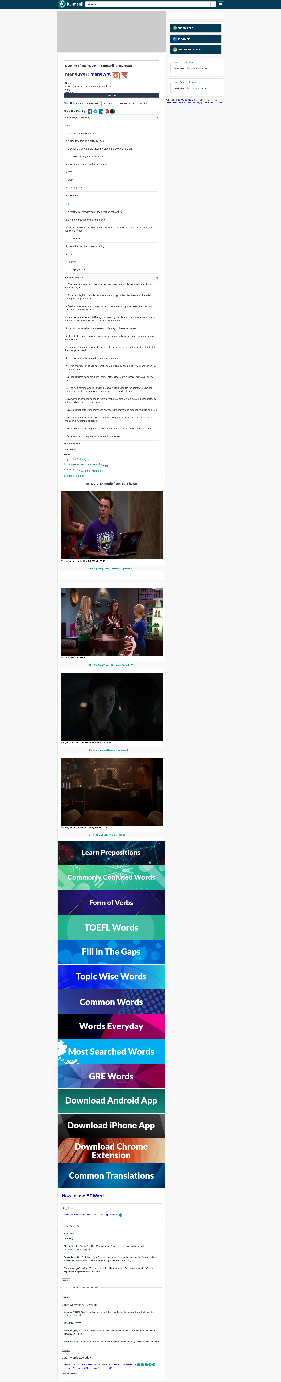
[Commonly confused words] (111, 889)
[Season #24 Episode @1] (139, 1365)
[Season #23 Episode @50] (143, 1365)
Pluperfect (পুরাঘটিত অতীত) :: (76, 1268)
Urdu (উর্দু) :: (69, 1238)
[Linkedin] (102, 113)
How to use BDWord (83, 1195)
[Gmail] (107, 113)
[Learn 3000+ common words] (111, 1013)
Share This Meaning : (75, 111)
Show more (111, 95)
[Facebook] (90, 113)
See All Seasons (70, 1374)
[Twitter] (96, 113)
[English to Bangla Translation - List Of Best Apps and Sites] (120, 1216)
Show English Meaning (111, 117)
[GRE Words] (111, 1087)
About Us (186, 102)
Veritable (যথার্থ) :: (72, 1330)
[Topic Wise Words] (111, 988)
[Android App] (111, 1112)
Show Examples (111, 277)
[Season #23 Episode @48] (150, 1365)
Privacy (197, 102)
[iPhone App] (111, 1137)
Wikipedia (143, 103)
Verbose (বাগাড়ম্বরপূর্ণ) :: (74, 1312)
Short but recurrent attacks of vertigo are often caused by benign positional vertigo (111, 1341)
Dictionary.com (109, 103)
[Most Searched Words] (111, 1062)
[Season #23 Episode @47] (153, 1365)
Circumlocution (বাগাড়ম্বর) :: (77, 1246)
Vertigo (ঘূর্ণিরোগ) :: (72, 1341)
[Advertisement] (110, 31)
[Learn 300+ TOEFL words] (111, 938)
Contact (219, 102)
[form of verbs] (111, 914)
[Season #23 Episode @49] (146, 1365)
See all (66, 1280)
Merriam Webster (127, 103)
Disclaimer (208, 102)
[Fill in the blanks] (111, 963)
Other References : (74, 103)
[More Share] (112, 113)
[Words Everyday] (111, 1038)
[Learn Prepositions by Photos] (111, 864)
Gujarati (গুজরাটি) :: (73, 1257)
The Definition (92, 103)
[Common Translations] (111, 1186)
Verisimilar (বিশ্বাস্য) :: (74, 1323)
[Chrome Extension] (111, 1162)
